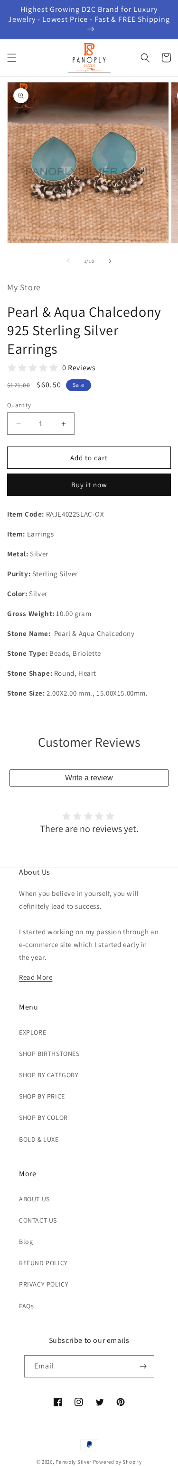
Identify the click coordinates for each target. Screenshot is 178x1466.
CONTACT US (38, 1220)
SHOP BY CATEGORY (49, 1075)
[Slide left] (68, 260)
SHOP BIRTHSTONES (49, 1053)
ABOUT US (34, 1199)
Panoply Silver (74, 1461)
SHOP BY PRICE (42, 1096)
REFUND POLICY (43, 1263)
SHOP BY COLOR (43, 1117)
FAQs (26, 1306)
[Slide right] (110, 260)
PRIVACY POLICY (43, 1284)
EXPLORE (32, 1032)
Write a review (89, 778)
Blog (26, 1241)
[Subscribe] (143, 1366)
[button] (11, 57)
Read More (35, 977)
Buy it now (89, 484)
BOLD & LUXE (39, 1139)
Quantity (19, 405)
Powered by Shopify (117, 1461)
